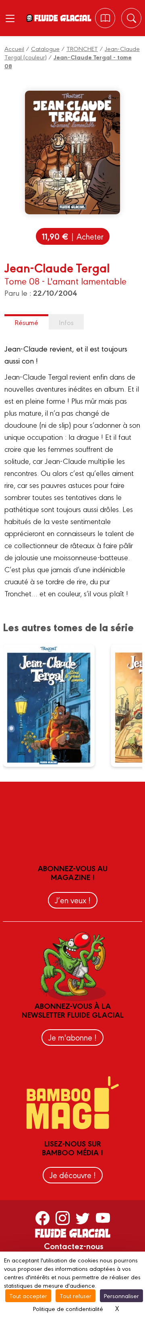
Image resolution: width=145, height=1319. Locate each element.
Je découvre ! (73, 1174)
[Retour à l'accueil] (62, 18)
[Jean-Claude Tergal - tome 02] (54, 705)
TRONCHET (82, 48)
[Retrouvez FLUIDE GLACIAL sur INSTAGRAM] (63, 1217)
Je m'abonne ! (72, 1037)
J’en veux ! (73, 899)
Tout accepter (28, 1295)
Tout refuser (75, 1295)
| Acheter (73, 236)
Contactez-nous (74, 1246)
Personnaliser (121, 1295)
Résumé (26, 322)
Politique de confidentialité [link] (68, 1308)
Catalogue (45, 48)
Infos (66, 322)
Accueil (14, 48)
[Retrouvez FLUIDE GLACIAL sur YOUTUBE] (103, 1217)
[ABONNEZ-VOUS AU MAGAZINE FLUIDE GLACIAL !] (105, 18)
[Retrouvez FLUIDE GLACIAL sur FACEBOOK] (42, 1217)
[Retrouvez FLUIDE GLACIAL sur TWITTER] (83, 1217)
